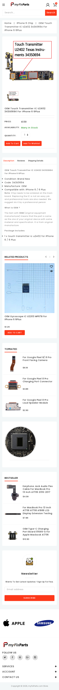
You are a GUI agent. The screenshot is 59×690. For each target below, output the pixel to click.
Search (51, 12)
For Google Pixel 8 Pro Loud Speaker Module (35, 401)
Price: (8, 121)
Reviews (21, 160)
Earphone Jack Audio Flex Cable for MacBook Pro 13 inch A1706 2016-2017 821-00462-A (38, 491)
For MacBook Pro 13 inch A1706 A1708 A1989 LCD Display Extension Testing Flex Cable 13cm (37, 512)
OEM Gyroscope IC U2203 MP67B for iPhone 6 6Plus (26, 318)
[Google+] (27, 657)
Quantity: (10, 135)
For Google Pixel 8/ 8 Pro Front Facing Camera (37, 359)
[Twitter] (5, 657)
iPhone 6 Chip (25, 23)
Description (8, 160)
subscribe (29, 597)
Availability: (12, 127)
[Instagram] (35, 657)
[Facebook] (12, 657)
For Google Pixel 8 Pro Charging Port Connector (37, 380)
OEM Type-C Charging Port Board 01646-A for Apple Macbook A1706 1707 (36, 533)
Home (8, 23)
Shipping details (35, 160)
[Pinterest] (20, 657)
